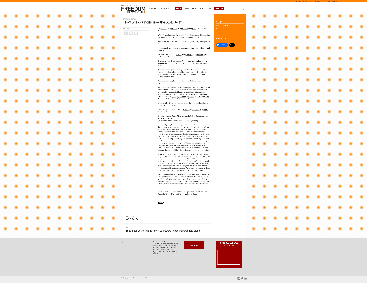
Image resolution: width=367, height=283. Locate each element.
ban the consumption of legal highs (194, 110)
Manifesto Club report (167, 35)
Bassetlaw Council (165, 118)
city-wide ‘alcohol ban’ (166, 105)
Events (209, 8)
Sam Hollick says (182, 154)
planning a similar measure (183, 97)
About (194, 8)
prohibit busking (184, 72)
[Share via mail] (136, 33)
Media (187, 8)
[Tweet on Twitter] (126, 33)
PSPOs (133, 19)
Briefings (126, 19)
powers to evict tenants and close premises (188, 177)
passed (193, 94)
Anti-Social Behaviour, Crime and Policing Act (178, 29)
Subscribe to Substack (222, 29)
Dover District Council (180, 116)
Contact (201, 8)
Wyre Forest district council (178, 99)
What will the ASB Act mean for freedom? (181, 194)
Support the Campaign (222, 25)
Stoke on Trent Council (183, 63)
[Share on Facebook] (131, 33)
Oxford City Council (197, 116)
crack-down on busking (179, 74)
